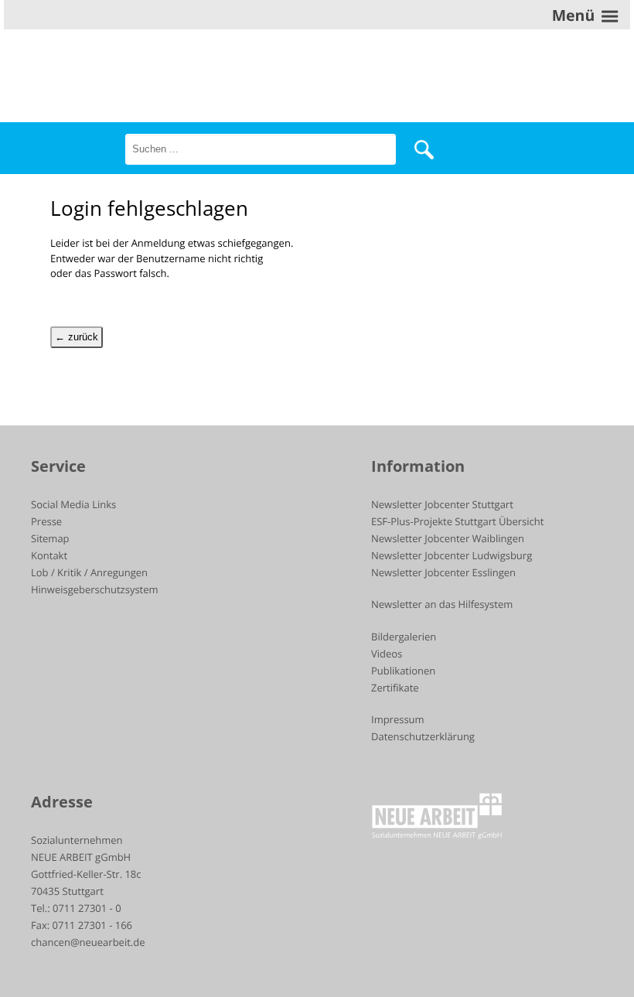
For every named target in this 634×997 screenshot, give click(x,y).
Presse (46, 521)
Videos (386, 654)
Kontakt (49, 555)
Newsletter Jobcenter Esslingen (443, 572)
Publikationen (403, 671)
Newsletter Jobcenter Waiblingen (447, 538)
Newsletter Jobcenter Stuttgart (442, 504)
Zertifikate (395, 688)
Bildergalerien (403, 637)
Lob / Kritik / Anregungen (89, 572)
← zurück (76, 337)
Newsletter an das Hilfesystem (442, 604)
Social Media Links (73, 504)
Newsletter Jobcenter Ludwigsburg (451, 555)
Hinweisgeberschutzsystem (94, 589)
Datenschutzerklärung (423, 736)
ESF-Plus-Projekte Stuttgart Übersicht (457, 521)
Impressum (397, 719)
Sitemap (50, 538)
